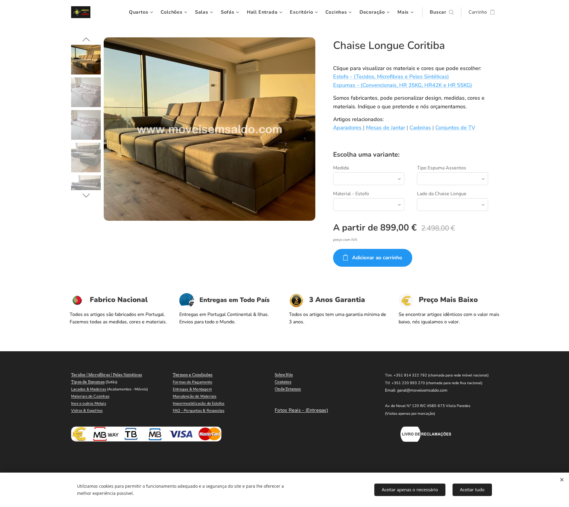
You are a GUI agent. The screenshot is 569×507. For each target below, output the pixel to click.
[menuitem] (141, 12)
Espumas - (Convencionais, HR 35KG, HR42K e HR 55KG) (402, 85)
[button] (441, 12)
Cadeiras (420, 127)
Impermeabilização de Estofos (198, 403)
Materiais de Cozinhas (90, 396)
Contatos (283, 381)
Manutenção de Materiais (194, 396)
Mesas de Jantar (385, 127)
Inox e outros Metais (88, 403)
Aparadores (348, 127)
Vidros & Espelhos (87, 410)
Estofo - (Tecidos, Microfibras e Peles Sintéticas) (391, 76)
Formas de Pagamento (192, 382)
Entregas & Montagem (192, 389)
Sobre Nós (284, 374)
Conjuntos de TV (455, 127)
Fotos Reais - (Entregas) (301, 410)
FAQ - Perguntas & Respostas (198, 410)
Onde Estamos (288, 389)
